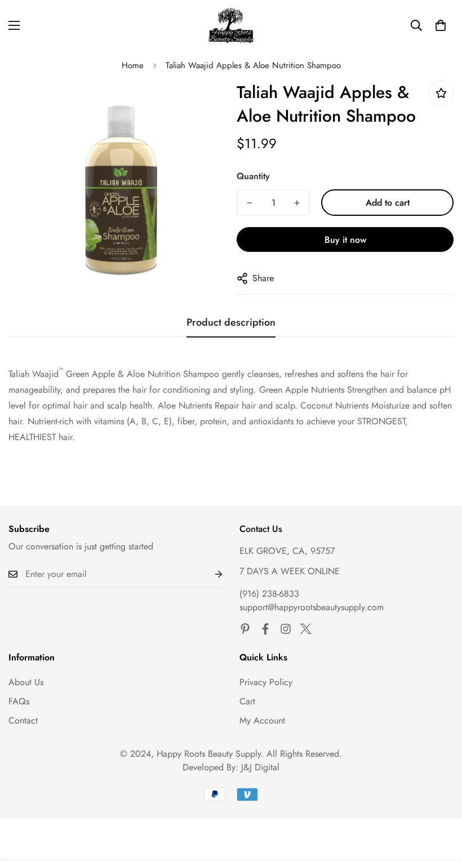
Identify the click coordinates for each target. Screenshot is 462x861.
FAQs (18, 701)
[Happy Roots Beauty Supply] (231, 25)
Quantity (253, 176)
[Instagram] (286, 628)
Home (133, 65)
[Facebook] (265, 628)
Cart (247, 701)
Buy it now (345, 239)
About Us (25, 682)
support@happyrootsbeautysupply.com (311, 607)
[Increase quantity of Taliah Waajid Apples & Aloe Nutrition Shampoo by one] (297, 202)
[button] (441, 25)
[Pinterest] (245, 628)
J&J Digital (260, 767)
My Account (262, 720)
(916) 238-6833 (269, 593)
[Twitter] (306, 628)
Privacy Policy (265, 682)
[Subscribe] (210, 574)
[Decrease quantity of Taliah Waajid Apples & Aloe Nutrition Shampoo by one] (249, 202)
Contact (23, 720)
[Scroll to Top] (440, 800)
